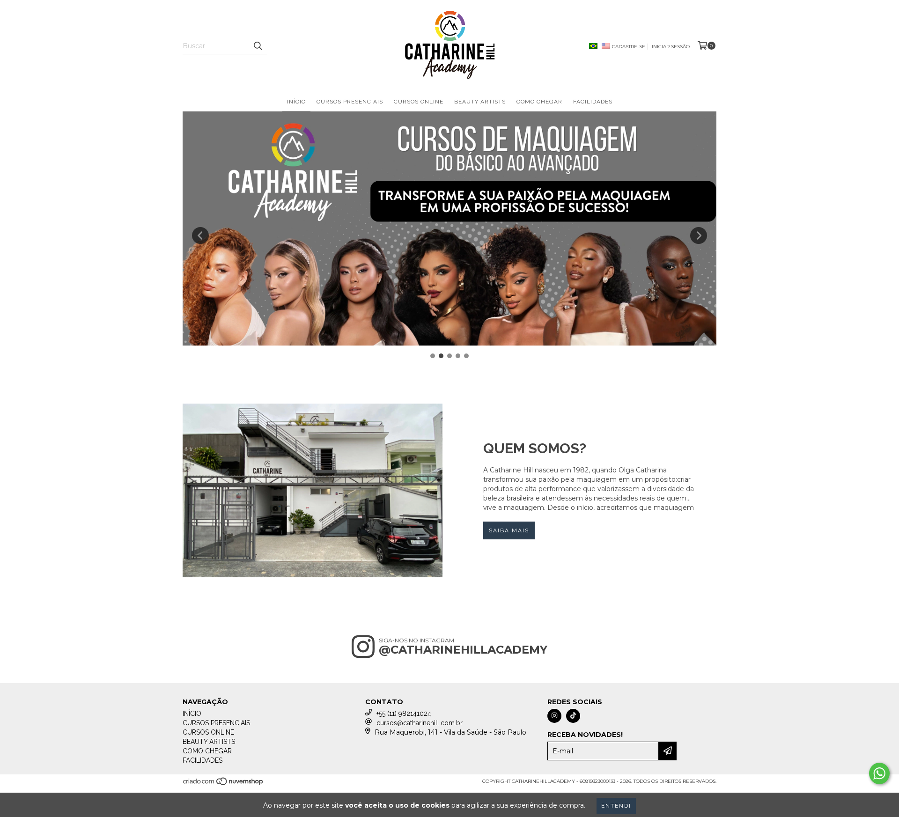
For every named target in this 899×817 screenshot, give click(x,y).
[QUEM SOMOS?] (312, 490)
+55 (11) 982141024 (403, 713)
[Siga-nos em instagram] (554, 716)
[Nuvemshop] (224, 784)
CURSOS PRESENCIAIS (350, 101)
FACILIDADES (592, 101)
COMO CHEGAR (539, 101)
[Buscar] (257, 45)
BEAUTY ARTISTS (480, 101)
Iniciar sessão (671, 47)
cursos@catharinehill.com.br (419, 723)
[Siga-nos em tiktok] (573, 716)
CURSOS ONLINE (418, 101)
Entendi (616, 805)
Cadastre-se (628, 47)
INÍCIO (296, 101)
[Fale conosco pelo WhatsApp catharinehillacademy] (879, 773)
